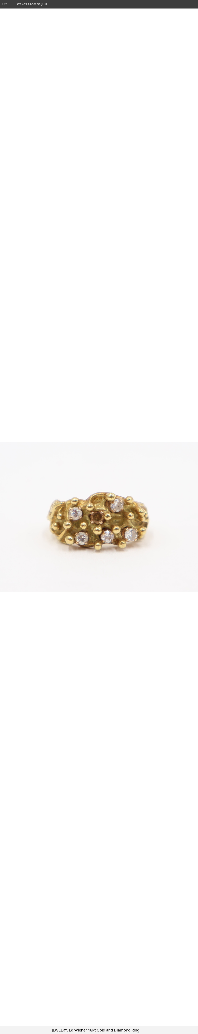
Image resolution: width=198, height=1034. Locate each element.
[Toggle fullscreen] (176, 4)
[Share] (185, 4)
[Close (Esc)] (193, 4)
